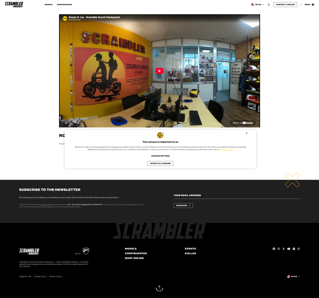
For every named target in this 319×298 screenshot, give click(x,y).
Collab (190, 253)
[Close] (246, 133)
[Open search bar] (269, 4)
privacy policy (46, 204)
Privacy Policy (56, 276)
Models (49, 4)
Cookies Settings (226, 149)
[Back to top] (159, 289)
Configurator (64, 4)
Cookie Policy (40, 276)
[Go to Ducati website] (86, 251)
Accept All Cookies (160, 163)
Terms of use (25, 276)
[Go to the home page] (14, 4)
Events (190, 249)
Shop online (134, 258)
